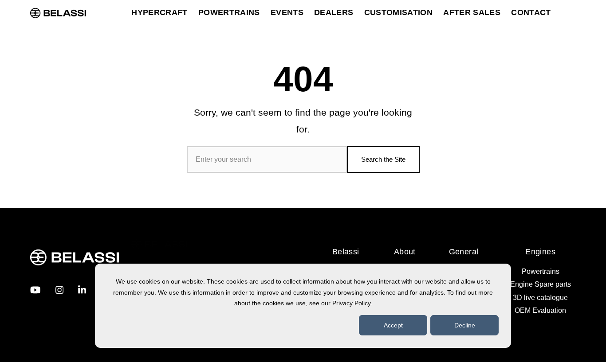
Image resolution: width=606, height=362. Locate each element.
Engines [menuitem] (540, 251)
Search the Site (383, 159)
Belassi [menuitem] (345, 251)
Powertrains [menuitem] (540, 271)
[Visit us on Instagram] (59, 290)
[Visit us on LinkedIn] (82, 290)
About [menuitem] (405, 251)
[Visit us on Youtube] (35, 290)
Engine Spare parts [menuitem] (540, 284)
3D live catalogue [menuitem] (540, 297)
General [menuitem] (464, 251)
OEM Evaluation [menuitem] (540, 310)
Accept (393, 325)
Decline (464, 325)
